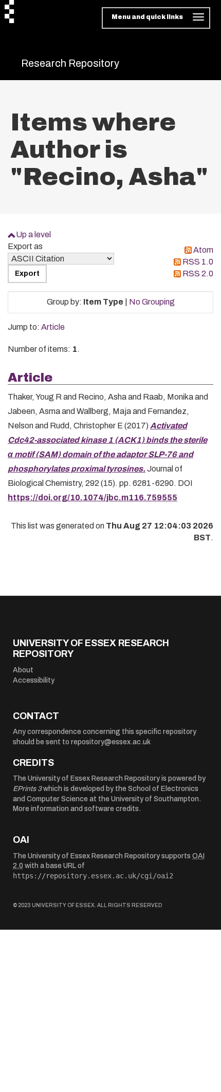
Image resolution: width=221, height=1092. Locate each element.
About (23, 670)
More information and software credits (76, 809)
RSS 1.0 (197, 261)
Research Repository (70, 63)
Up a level (33, 234)
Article (53, 327)
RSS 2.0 (197, 273)
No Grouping (152, 301)
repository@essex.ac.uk (111, 742)
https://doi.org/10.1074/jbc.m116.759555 (92, 497)
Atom (203, 250)
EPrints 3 (27, 789)
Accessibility (33, 680)
